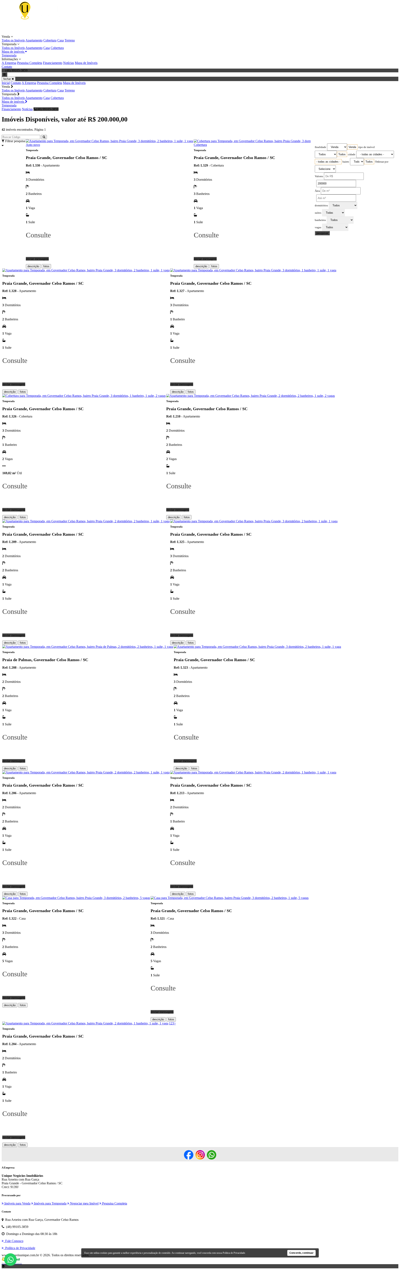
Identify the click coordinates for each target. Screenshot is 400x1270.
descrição (33, 266)
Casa (60, 40)
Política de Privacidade (234, 1252)
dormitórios (321, 205)
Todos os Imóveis (13, 40)
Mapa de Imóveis (86, 63)
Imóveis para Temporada (49, 1203)
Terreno (70, 40)
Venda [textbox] (352, 147)
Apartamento (33, 40)
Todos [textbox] (342, 154)
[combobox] (352, 147)
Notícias (68, 63)
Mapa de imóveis (13, 51)
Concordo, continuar (301, 1252)
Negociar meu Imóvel (84, 1203)
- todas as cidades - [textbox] (328, 161)
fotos (46, 266)
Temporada (9, 55)
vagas (318, 227)
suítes (318, 212)
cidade (351, 154)
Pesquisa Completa (29, 63)
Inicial (6, 83)
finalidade (320, 147)
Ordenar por (381, 161)
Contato (7, 66)
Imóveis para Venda (17, 1203)
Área (317, 190)
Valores (319, 176)
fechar (7, 78)
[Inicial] (43, 33)
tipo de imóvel (366, 147)
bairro (345, 161)
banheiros (320, 220)
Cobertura (49, 40)
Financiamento (52, 63)
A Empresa (9, 63)
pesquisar (322, 233)
